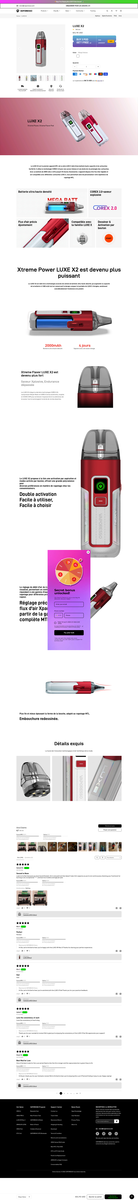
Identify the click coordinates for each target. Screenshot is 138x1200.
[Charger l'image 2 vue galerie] (26, 78)
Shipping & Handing (56, 1124)
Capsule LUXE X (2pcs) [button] (30, 915)
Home (18, 16)
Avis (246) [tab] (20, 857)
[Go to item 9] (103, 846)
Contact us (54, 1111)
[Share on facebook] (117, 908)
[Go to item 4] (52, 846)
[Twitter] (110, 1133)
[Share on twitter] (120, 908)
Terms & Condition (56, 1133)
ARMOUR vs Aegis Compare (59, 1160)
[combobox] (58, 615)
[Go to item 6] (72, 846)
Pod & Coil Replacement (58, 1155)
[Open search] (97, 857)
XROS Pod (19, 1129)
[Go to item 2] (32, 846)
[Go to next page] (80, 1093)
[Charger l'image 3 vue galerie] (34, 78)
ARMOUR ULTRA (21, 1124)
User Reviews (75, 1115)
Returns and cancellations (58, 1138)
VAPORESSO (69, 1171)
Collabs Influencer (35, 1129)
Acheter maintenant (113, 1196)
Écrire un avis (110, 826)
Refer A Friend (34, 1124)
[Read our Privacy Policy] (82, 626)
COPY (110, 41)
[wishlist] (114, 11)
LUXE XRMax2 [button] (27, 957)
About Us (74, 1124)
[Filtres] (102, 857)
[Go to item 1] (22, 846)
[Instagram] (103, 1133)
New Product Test (35, 1115)
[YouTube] (116, 1133)
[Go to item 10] (113, 846)
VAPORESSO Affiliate (36, 1120)
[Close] (88, 552)
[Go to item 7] (82, 846)
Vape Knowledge (76, 1111)
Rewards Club (34, 1111)
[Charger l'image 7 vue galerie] (62, 78)
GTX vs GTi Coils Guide (57, 1151)
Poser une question (109, 830)
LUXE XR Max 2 (20, 1120)
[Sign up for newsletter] (116, 1121)
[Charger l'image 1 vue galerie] (19, 78)
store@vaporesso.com (27, 6)
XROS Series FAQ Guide (58, 1142)
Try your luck (69, 633)
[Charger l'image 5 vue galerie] (48, 78)
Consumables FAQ (56, 1164)
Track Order (54, 1115)
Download (54, 1129)
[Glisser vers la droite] (62, 48)
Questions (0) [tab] (29, 857)
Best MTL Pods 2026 (57, 1146)
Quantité (76, 63)
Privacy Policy (75, 1120)
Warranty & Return (56, 1120)
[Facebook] (97, 1133)
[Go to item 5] (62, 846)
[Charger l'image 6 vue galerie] (55, 78)
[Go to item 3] (42, 846)
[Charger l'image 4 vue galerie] (41, 78)
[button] (105, 11)
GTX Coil (19, 1133)
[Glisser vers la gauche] (19, 48)
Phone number (59, 611)
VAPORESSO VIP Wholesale (38, 1133)
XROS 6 (18, 1111)
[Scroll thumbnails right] (119, 846)
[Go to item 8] (93, 846)
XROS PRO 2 (20, 1115)
